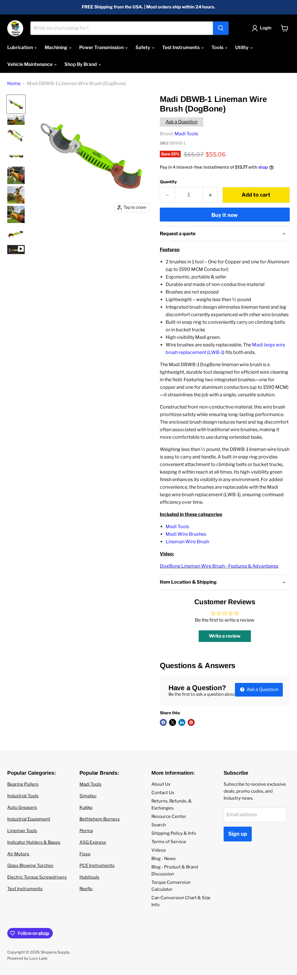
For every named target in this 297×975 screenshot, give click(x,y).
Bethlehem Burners (99, 819)
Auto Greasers (22, 807)
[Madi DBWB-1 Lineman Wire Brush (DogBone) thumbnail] (16, 250)
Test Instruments (181, 47)
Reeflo (86, 888)
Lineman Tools (22, 830)
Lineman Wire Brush (187, 541)
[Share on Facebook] (163, 722)
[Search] (221, 28)
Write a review (224, 636)
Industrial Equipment (28, 819)
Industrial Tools (23, 795)
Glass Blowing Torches (30, 865)
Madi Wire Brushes (186, 534)
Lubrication (20, 47)
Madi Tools (186, 133)
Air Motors (18, 854)
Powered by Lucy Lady (27, 958)
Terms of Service (168, 841)
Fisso (84, 854)
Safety (143, 47)
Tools (217, 47)
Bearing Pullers (23, 784)
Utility (242, 47)
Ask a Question (182, 122)
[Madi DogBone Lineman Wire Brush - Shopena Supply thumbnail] (16, 104)
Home (14, 83)
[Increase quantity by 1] (210, 195)
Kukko (86, 807)
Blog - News (163, 858)
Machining (56, 47)
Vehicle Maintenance (30, 64)
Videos (158, 850)
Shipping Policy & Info (173, 833)
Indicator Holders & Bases (33, 842)
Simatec (88, 795)
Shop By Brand (81, 64)
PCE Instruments (97, 865)
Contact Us (162, 792)
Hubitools (89, 877)
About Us (161, 784)
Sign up (237, 834)
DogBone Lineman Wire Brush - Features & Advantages (219, 566)
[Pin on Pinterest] (191, 722)
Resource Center (168, 816)
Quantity (168, 181)
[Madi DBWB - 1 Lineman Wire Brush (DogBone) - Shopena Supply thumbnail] (16, 136)
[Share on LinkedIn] (181, 722)
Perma (86, 830)
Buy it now (224, 215)
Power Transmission (101, 47)
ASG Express (92, 842)
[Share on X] (172, 722)
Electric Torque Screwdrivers (37, 877)
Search (158, 825)
